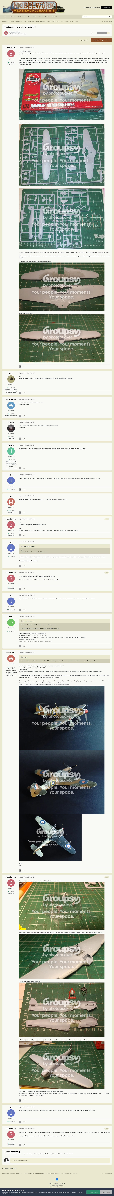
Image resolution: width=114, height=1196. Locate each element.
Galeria (40, 16)
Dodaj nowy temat (83, 40)
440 (13, 387)
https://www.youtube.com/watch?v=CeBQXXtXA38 (32, 635)
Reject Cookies (106, 1192)
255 (13, 414)
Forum (5, 16)
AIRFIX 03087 (101, 1093)
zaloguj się (51, 1153)
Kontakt (56, 1183)
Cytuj (24, 366)
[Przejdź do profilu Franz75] (11, 379)
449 (13, 631)
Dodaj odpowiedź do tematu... (21, 1160)
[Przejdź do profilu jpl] (11, 480)
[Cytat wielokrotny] (20, 366)
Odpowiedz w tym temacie (101, 40)
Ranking (47, 16)
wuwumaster (10, 653)
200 (13, 437)
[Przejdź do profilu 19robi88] (11, 451)
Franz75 (10, 373)
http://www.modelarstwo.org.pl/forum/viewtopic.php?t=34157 (35, 641)
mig (11, 496)
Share (93, 33)
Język (50, 1183)
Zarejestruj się (106, 7)
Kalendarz (12, 16)
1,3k (14, 489)
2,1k (14, 667)
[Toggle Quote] (21, 546)
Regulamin (54, 16)
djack (11, 617)
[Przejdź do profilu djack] (11, 622)
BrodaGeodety (16, 32)
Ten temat (103, 16)
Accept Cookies (93, 1192)
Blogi (34, 16)
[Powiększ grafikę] (61, 94)
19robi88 (11, 445)
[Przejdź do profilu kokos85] (11, 428)
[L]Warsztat (24, 34)
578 (13, 459)
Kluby (29, 16)
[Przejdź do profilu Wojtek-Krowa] (11, 405)
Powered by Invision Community (57, 1186)
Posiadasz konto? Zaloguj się (91, 7)
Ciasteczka (62, 1183)
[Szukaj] (109, 17)
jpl (11, 475)
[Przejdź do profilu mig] (11, 502)
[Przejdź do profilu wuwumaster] (11, 658)
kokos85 (11, 422)
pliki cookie (22, 1192)
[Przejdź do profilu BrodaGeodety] (6, 33)
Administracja (21, 16)
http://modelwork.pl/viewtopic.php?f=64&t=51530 (32, 667)
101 (13, 62)
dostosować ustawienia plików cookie (61, 1192)
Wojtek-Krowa (11, 399)
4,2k (14, 510)
